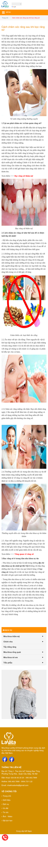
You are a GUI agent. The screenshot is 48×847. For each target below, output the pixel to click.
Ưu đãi (5, 808)
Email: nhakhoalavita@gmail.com (15, 785)
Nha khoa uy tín (30, 57)
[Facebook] (4, 759)
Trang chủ (5, 18)
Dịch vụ (6, 804)
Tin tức (5, 812)
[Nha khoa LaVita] (5, 5)
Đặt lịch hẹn (7, 820)
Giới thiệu (6, 800)
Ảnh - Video (7, 816)
